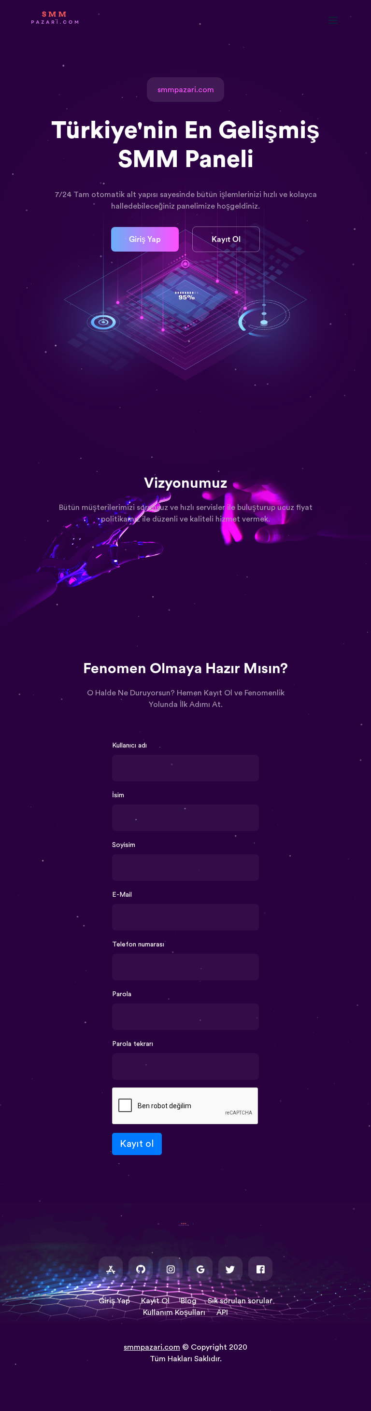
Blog (189, 1301)
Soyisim (123, 845)
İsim (118, 795)
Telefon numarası (138, 944)
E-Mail (122, 894)
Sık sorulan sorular (240, 1301)
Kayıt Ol (226, 239)
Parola (121, 994)
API (222, 1312)
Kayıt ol (137, 1144)
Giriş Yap (145, 239)
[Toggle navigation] (337, 20)
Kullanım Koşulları (174, 1312)
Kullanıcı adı (129, 745)
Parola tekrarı (132, 1044)
